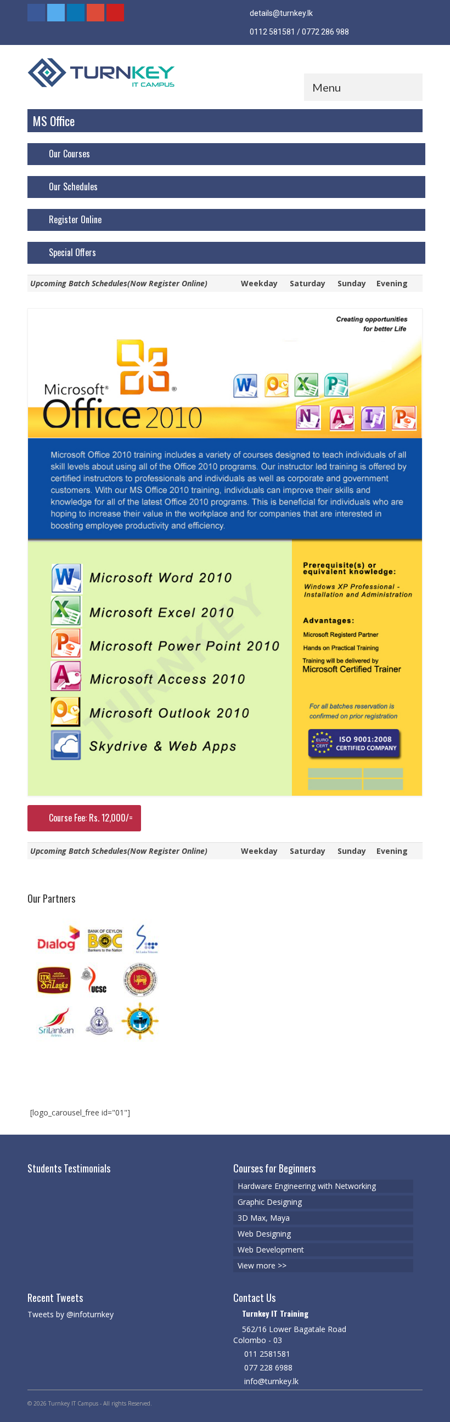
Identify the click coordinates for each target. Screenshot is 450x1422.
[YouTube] (115, 12)
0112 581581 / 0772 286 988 (298, 31)
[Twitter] (56, 12)
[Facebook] (36, 12)
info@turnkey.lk (270, 1381)
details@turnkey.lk (280, 13)
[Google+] (95, 12)
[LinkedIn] (76, 12)
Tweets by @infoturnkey (70, 1314)
